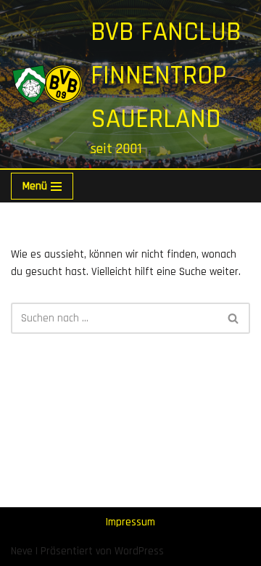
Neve (22, 551)
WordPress (139, 551)
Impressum (130, 522)
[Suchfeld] (234, 318)
